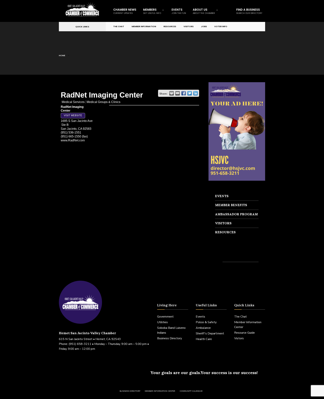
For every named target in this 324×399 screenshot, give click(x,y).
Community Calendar (191, 391)
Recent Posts (226, 255)
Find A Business (249, 11)
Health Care (204, 339)
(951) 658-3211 (80, 344)
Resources (170, 26)
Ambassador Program (236, 214)
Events (179, 11)
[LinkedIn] (249, 26)
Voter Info (220, 26)
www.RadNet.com (73, 140)
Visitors (189, 26)
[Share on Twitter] (189, 93)
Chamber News (124, 11)
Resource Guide (244, 333)
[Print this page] (171, 93)
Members (152, 11)
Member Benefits (231, 205)
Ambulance (203, 328)
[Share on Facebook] (183, 93)
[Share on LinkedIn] (195, 93)
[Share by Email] (177, 93)
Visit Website (73, 115)
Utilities (162, 322)
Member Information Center (160, 391)
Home (62, 55)
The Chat (118, 26)
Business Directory (169, 338)
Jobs (204, 26)
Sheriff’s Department (210, 333)
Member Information (144, 26)
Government (165, 317)
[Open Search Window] (256, 26)
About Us (204, 11)
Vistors (239, 338)
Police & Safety (206, 322)
